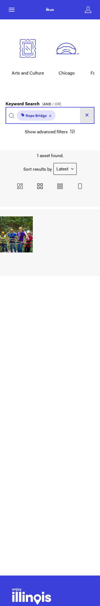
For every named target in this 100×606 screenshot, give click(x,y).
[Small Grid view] (60, 186)
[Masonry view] (20, 186)
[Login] (88, 9)
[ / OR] (51, 104)
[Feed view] (80, 186)
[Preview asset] (16, 234)
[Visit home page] (50, 9)
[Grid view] (40, 186)
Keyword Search (33, 102)
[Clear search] (87, 115)
